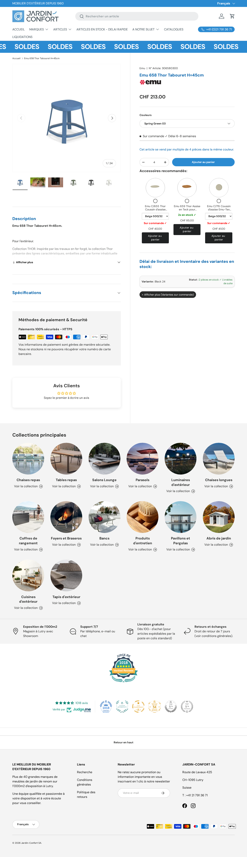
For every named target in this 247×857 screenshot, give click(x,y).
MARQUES (36, 29)
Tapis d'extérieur (66, 597)
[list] (67, 118)
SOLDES (17, 46)
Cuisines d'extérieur (28, 599)
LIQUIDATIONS (22, 37)
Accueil (16, 58)
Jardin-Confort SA (31, 842)
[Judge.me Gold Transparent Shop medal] (138, 706)
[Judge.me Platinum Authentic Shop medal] (122, 706)
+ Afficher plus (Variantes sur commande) (168, 294)
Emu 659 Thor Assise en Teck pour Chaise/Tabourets (187, 209)
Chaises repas (28, 480)
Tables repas (66, 480)
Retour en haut (123, 742)
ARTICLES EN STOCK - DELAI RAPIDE (102, 29)
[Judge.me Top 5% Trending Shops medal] (187, 706)
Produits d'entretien (142, 540)
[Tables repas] (66, 459)
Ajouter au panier (203, 162)
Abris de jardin (218, 538)
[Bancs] (104, 517)
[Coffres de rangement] (28, 517)
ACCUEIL (18, 29)
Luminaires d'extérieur (180, 482)
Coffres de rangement (28, 540)
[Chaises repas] (28, 459)
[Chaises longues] (219, 459)
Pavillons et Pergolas (180, 540)
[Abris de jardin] (219, 517)
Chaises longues (218, 480)
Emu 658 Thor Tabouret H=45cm (42, 58)
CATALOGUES (173, 29)
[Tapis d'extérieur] (66, 575)
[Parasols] (142, 459)
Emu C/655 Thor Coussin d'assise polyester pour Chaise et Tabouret (155, 211)
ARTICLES (60, 29)
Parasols (142, 480)
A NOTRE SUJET (143, 29)
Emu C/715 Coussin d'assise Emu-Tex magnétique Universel (218, 209)
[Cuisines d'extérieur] (28, 575)
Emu (142, 68)
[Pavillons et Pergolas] (180, 517)
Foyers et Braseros (66, 538)
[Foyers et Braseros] (66, 517)
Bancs (104, 538)
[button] (232, 16)
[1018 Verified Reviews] (123, 683)
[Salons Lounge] (104, 459)
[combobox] (137, 16)
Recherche (84, 772)
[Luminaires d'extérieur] (180, 459)
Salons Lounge (104, 480)
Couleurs (145, 115)
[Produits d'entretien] (142, 517)
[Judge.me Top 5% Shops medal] (171, 706)
